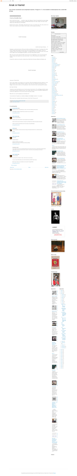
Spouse (15, 101)
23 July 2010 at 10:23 (15, 144)
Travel (53, 107)
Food (53, 69)
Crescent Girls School (55, 64)
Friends (53, 70)
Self (52, 100)
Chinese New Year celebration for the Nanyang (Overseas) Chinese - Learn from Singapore (61, 182)
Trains (53, 106)
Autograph (53, 58)
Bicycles (53, 59)
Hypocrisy (53, 74)
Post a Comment (14, 165)
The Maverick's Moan (63, 328)
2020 (62, 362)
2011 (62, 349)
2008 (62, 290)
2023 (62, 366)
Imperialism (54, 75)
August (63, 341)
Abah (53, 57)
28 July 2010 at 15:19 (15, 163)
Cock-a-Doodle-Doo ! (63, 325)
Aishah (13, 128)
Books (53, 60)
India (53, 76)
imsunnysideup (15, 108)
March (63, 297)
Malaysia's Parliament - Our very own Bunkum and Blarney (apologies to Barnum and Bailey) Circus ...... (61, 167)
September (63, 342)
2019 (62, 360)
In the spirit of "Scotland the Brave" (63, 338)
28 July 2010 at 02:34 (15, 151)
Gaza (13, 101)
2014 (62, 353)
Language (53, 84)
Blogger (54, 473)
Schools (53, 98)
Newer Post (12, 167)
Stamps (53, 103)
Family (53, 68)
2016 (62, 356)
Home (29, 167)
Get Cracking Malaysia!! (61, 158)
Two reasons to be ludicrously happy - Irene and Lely (61, 139)
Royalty (53, 97)
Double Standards (55, 65)
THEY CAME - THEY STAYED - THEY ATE (63, 335)
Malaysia (53, 90)
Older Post (46, 167)
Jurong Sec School (55, 81)
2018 (62, 359)
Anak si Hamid (16, 5)
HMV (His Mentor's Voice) (61, 118)
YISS (53, 111)
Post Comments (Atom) (18, 169)
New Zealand (54, 91)
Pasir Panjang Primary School (57, 95)
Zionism (53, 112)
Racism (53, 96)
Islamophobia (54, 79)
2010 (62, 293)
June (62, 301)
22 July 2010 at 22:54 (15, 133)
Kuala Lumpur (54, 82)
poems (53, 113)
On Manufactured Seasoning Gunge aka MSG (63, 319)
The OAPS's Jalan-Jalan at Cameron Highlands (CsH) (63, 314)
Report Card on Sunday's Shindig (63, 305)
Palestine (53, 92)
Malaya (53, 87)
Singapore (53, 101)
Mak (52, 86)
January (63, 294)
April (62, 298)
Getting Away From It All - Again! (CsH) (63, 309)
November (63, 346)
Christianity (54, 63)
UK (52, 108)
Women (18, 101)
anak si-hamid (14, 116)
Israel (53, 80)
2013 (62, 352)
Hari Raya (53, 73)
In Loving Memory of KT (61, 124)
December (63, 347)
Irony (58, 174)
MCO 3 (53, 145)
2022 (62, 365)
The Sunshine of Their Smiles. (63, 331)
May (62, 300)
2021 (62, 363)
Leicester (53, 85)
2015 (62, 355)
